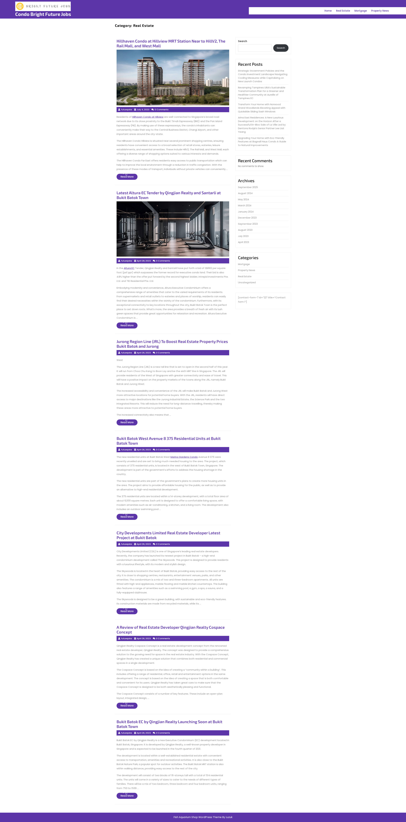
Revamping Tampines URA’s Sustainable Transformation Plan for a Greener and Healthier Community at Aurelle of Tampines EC (261, 93)
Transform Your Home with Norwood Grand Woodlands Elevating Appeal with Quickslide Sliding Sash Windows (261, 108)
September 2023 (248, 223)
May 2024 (243, 199)
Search (242, 41)
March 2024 (244, 205)
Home (328, 10)
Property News (380, 10)
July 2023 (243, 236)
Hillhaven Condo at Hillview (147, 117)
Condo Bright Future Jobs (43, 14)
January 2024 (246, 211)
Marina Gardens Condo (184, 457)
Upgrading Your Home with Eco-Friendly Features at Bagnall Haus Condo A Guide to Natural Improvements (262, 141)
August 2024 (245, 193)
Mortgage (360, 10)
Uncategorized (247, 282)
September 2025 (248, 187)
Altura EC (129, 268)
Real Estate (343, 10)
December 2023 (247, 217)
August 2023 (245, 230)
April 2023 (243, 242)
